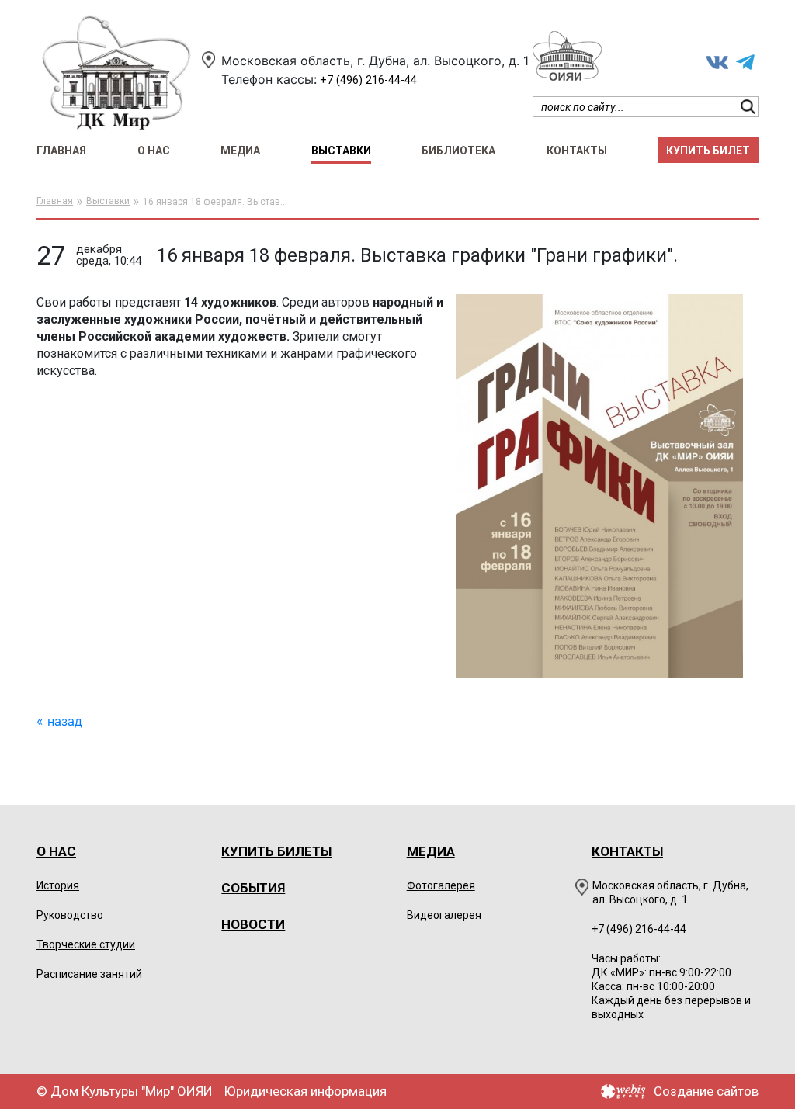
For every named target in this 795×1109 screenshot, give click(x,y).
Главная (61, 150)
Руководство (69, 915)
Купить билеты (276, 851)
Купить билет (708, 150)
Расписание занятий (89, 974)
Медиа (240, 150)
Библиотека (458, 150)
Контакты (577, 150)
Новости (253, 924)
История (57, 885)
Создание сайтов (706, 1091)
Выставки (341, 150)
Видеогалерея (444, 915)
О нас (153, 150)
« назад (59, 721)
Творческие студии (85, 944)
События (253, 888)
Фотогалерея (441, 885)
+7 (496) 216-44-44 (368, 80)
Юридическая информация (305, 1091)
